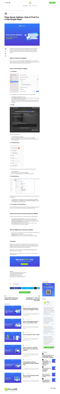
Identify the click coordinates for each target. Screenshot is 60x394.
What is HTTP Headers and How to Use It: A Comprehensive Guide (30, 322)
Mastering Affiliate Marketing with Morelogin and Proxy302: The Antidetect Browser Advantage (46, 363)
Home (5, 10)
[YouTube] (6, 2)
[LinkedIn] (53, 388)
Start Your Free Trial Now (27, 253)
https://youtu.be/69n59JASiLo (48, 331)
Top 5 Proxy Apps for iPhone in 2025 (31, 334)
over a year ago (46, 315)
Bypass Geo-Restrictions (15, 232)
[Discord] (9, 2)
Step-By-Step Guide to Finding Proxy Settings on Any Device (46, 375)
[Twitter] (50, 388)
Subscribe (52, 2)
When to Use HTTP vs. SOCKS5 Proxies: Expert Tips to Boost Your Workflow (30, 349)
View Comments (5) (24, 292)
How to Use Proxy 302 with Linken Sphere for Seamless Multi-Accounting (46, 370)
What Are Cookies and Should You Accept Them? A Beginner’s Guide (30, 309)
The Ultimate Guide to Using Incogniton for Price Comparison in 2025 (46, 381)
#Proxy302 (45, 307)
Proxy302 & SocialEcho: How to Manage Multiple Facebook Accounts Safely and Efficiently (48, 356)
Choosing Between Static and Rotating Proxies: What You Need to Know (31, 363)
